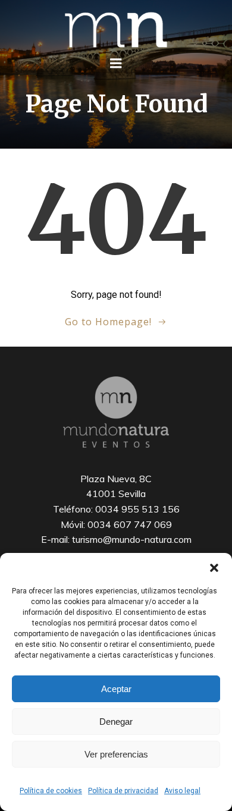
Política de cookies (51, 791)
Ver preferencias (116, 754)
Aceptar (116, 689)
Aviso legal (182, 791)
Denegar (116, 721)
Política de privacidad (123, 791)
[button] (214, 568)
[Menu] (116, 64)
